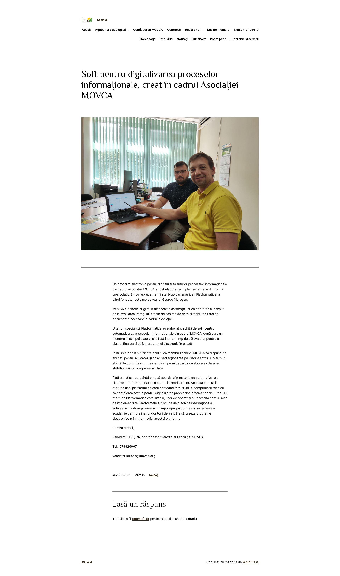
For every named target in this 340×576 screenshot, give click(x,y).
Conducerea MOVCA (148, 30)
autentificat (140, 519)
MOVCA (102, 20)
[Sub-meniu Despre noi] (202, 30)
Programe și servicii (244, 39)
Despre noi (192, 30)
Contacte (174, 30)
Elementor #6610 (246, 30)
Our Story (199, 39)
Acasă (86, 30)
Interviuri (166, 39)
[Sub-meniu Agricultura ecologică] (128, 30)
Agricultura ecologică (110, 30)
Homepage (147, 39)
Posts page (218, 39)
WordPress (251, 562)
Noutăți (182, 39)
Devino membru (218, 30)
